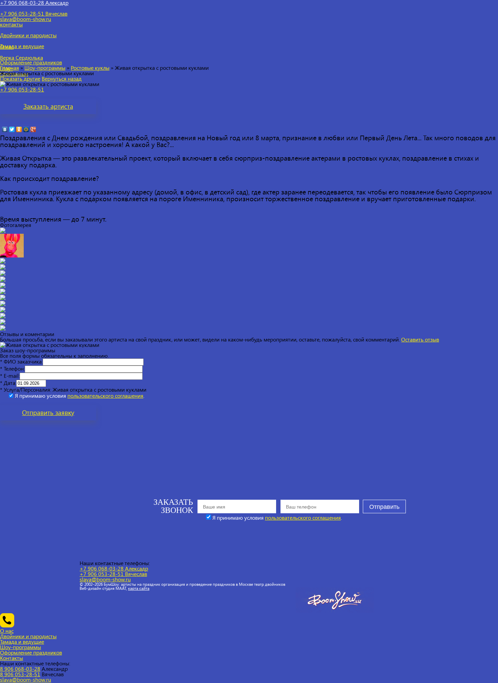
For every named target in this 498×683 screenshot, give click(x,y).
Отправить (384, 506)
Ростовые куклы (90, 67)
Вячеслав (33, 13)
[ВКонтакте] (4, 129)
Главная (9, 67)
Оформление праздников (31, 652)
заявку (48, 412)
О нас (7, 630)
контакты (11, 24)
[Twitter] (12, 129)
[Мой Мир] (26, 129)
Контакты (11, 657)
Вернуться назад (62, 78)
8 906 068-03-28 (20, 668)
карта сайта (138, 588)
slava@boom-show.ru (25, 18)
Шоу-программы (44, 67)
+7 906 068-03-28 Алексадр (114, 568)
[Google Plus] (33, 129)
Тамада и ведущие (22, 641)
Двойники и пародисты (28, 636)
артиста (48, 106)
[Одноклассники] (19, 129)
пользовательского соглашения (105, 395)
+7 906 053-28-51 (22, 89)
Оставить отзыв (420, 339)
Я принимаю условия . (79, 395)
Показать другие (20, 78)
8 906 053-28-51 (20, 674)
